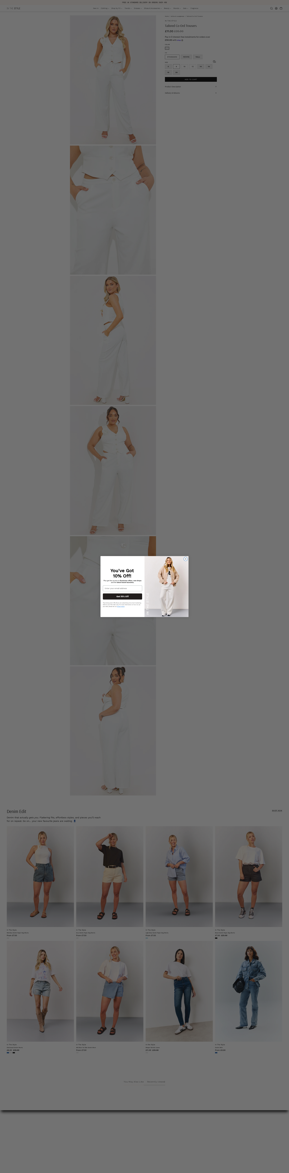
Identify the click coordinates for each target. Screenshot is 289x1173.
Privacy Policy (121, 606)
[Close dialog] (186, 559)
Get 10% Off (122, 596)
